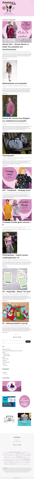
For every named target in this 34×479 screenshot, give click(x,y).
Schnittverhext (20, 52)
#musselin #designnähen (16, 86)
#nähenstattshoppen (15, 260)
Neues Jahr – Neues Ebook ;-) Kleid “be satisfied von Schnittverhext (15, 47)
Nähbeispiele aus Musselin (14, 83)
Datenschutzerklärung (17, 441)
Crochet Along (6, 354)
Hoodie (15, 227)
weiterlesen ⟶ (5, 58)
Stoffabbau (27, 462)
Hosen (20, 260)
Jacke (9, 457)
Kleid (15, 52)
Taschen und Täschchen (10, 464)
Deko (17, 455)
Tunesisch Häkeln (6, 355)
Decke (14, 455)
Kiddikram (19, 457)
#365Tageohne (6, 452)
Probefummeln (22, 51)
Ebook (17, 158)
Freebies (21, 455)
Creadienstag (11, 455)
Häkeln (3, 352)
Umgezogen (7, 52)
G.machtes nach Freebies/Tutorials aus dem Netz (12, 350)
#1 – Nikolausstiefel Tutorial (15, 323)
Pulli (16, 52)
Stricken (4, 363)
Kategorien (4, 372)
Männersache (15, 460)
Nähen (18, 51)
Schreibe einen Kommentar (27, 52)
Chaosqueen (8, 155)
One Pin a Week (25, 460)
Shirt (23, 462)
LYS (15, 459)
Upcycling (4, 360)
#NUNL (28, 452)
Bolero (4, 455)
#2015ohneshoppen (15, 452)
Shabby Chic (20, 462)
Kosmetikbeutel (20, 158)
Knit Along (5, 365)
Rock (8, 462)
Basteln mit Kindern (6, 349)
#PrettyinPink (20, 454)
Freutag (25, 455)
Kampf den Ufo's (13, 457)
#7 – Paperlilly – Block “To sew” (16, 292)
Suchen (28, 341)
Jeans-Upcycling (6, 362)
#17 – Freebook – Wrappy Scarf (16, 190)
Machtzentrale (20, 459)
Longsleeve (12, 459)
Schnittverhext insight (22, 85)
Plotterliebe (20, 259)
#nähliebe (21, 86)
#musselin (13, 123)
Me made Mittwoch (7, 460)
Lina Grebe (5, 51)
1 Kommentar (24, 326)
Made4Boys (26, 459)
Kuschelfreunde (7, 459)
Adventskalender (16, 294)
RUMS (11, 462)
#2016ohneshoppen (24, 452)
